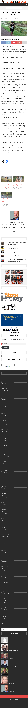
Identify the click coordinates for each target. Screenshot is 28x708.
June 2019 (3, 573)
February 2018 (4, 609)
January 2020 (4, 557)
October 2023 (4, 454)
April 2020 (3, 550)
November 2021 (4, 506)
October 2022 (4, 481)
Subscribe (5, 347)
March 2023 (4, 470)
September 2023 (5, 456)
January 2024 (4, 447)
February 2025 (4, 417)
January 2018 (4, 611)
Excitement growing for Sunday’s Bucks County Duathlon (18, 184)
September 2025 (5, 401)
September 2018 (5, 593)
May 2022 (3, 493)
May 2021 (3, 520)
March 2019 (3, 580)
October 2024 (4, 427)
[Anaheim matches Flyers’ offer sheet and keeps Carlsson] (20, 281)
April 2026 (3, 385)
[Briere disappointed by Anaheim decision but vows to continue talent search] (14, 281)
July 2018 (3, 598)
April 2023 (3, 468)
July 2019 (3, 570)
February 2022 (4, 500)
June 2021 (3, 518)
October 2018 (4, 591)
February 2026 (4, 390)
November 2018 (4, 589)
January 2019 (4, 584)
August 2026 (4, 376)
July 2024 (3, 433)
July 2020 (3, 543)
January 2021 (4, 529)
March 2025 (4, 415)
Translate (12, 366)
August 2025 (4, 404)
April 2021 (3, 522)
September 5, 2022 (7, 18)
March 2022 (4, 497)
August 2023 (4, 458)
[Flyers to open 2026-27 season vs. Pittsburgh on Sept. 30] (7, 281)
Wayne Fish (15, 18)
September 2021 (5, 511)
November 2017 (4, 616)
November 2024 (5, 424)
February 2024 (4, 445)
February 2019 (4, 582)
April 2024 (3, 440)
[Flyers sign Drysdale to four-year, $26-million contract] (20, 272)
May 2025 (3, 411)
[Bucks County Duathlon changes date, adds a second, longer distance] (6, 179)
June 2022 (3, 490)
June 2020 (3, 545)
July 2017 (3, 618)
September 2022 (5, 484)
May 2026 (3, 383)
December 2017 (4, 614)
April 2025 (3, 413)
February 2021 (4, 527)
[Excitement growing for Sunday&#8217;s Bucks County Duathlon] (18, 179)
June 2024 (3, 436)
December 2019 (4, 559)
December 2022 (5, 477)
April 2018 (3, 605)
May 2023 (3, 465)
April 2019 (3, 577)
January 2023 (4, 474)
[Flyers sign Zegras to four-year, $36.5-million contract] (20, 277)
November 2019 (4, 561)
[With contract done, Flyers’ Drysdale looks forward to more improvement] (14, 272)
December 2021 (4, 504)
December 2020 (5, 532)
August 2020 (4, 541)
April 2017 (3, 623)
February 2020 (4, 554)
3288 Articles (20, 222)
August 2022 (4, 486)
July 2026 (3, 379)
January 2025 (4, 420)
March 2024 (4, 443)
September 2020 (5, 538)
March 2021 (3, 525)
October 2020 (4, 536)
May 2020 (3, 547)
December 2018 (4, 586)
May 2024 (3, 438)
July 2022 (3, 488)
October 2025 (4, 399)
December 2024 (5, 422)
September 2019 (5, 566)
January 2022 (4, 502)
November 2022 (5, 479)
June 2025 (3, 408)
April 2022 (3, 495)
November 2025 (5, 397)
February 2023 (4, 472)
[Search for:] (14, 8)
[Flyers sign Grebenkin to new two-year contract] (7, 272)
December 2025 (5, 395)
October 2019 (4, 564)
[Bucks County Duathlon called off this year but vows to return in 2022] (6, 195)
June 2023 (3, 463)
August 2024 (4, 431)
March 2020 (4, 552)
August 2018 (4, 595)
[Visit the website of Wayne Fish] (14, 231)
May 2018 (3, 602)
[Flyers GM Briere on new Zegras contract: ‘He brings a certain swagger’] (14, 277)
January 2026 (4, 392)
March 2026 (4, 388)
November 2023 (5, 452)
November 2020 (5, 534)
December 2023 (5, 449)
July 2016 (3, 625)
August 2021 (4, 513)
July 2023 (3, 461)
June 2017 (3, 621)
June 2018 (3, 600)
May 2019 (3, 575)
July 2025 (3, 406)
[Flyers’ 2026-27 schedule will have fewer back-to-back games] (7, 277)
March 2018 (3, 607)
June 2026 (3, 381)
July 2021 (3, 516)
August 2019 (4, 568)
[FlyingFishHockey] (14, 2)
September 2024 (5, 429)
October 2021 (4, 509)
